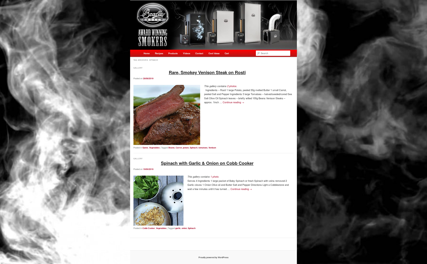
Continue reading (233, 102)
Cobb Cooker (148, 228)
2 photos (232, 86)
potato (186, 147)
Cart (227, 53)
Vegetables (154, 147)
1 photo (214, 176)
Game (145, 147)
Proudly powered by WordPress (213, 257)
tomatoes (202, 147)
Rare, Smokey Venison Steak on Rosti (207, 72)
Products (173, 53)
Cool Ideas (214, 53)
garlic (178, 228)
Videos (186, 53)
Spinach (193, 147)
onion (184, 228)
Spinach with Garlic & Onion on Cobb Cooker (207, 163)
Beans (171, 147)
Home (147, 53)
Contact (199, 53)
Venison (212, 147)
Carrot (179, 147)
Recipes (159, 53)
